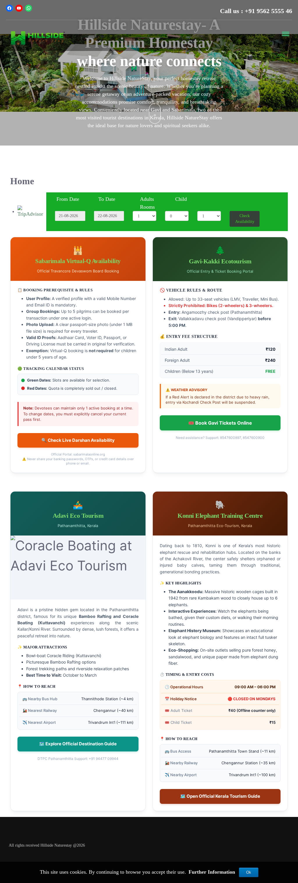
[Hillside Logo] (38, 37)
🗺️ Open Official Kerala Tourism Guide (220, 796)
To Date (106, 199)
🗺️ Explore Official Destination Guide (78, 744)
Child (181, 199)
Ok (248, 872)
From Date (67, 199)
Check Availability (244, 219)
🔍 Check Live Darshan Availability (78, 440)
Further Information (213, 872)
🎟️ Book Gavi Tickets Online (220, 423)
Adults (147, 199)
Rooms (147, 207)
